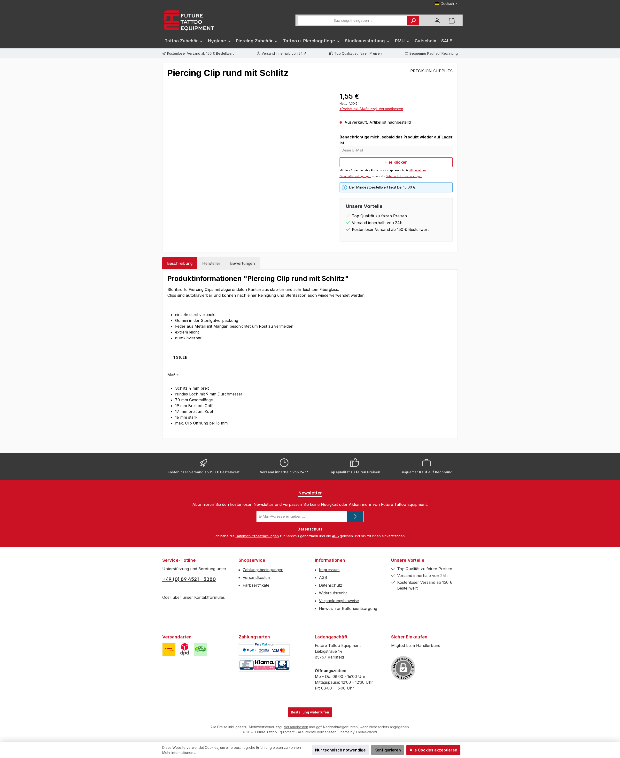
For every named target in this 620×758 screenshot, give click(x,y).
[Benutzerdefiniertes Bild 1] (169, 649)
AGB (335, 536)
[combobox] (353, 20)
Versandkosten (256, 577)
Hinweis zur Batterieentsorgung (348, 608)
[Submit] (355, 516)
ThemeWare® (367, 732)
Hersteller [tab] (211, 263)
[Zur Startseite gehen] (189, 20)
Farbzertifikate (256, 585)
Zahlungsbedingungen (263, 569)
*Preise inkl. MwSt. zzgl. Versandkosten (371, 109)
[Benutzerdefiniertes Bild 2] (184, 649)
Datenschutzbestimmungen (404, 176)
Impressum (329, 569)
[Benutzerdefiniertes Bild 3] (200, 649)
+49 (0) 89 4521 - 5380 (189, 579)
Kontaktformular (209, 597)
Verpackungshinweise (339, 600)
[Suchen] (413, 20)
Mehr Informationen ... (179, 752)
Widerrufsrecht (333, 593)
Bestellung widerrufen (310, 712)
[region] (249, 143)
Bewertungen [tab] (242, 263)
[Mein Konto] (437, 20)
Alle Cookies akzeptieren (433, 750)
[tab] (179, 263)
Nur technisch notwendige (340, 750)
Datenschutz (330, 585)
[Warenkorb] (452, 20)
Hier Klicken (396, 162)
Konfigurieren (387, 750)
